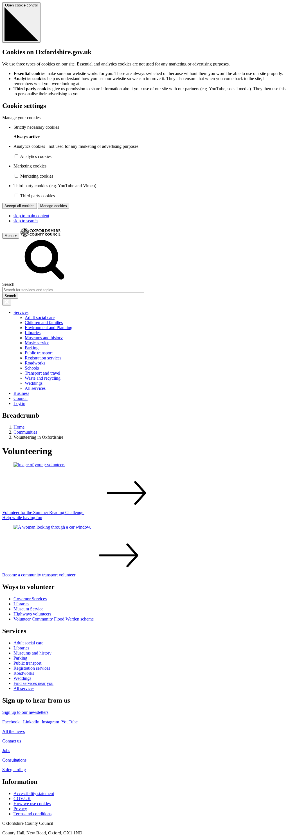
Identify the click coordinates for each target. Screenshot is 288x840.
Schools (32, 368)
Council (21, 398)
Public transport (39, 352)
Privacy (20, 808)
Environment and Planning (48, 327)
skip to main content (31, 215)
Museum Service (28, 608)
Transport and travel (42, 373)
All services (35, 388)
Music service (37, 342)
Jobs (6, 750)
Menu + (10, 236)
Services (21, 312)
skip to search (26, 220)
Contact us (11, 741)
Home (19, 427)
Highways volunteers (32, 614)
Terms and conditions (32, 813)
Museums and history (44, 337)
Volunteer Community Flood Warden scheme (54, 619)
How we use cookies (32, 803)
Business (21, 393)
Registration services (43, 358)
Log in (19, 403)
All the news (13, 731)
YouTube (69, 721)
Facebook (11, 721)
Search (8, 284)
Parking (32, 347)
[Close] (6, 302)
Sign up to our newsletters (25, 712)
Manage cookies (53, 206)
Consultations (14, 760)
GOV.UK (22, 798)
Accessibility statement (34, 793)
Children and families (44, 322)
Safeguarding (14, 769)
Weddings (33, 383)
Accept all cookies (19, 206)
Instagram (50, 721)
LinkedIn (31, 721)
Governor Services (30, 598)
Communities (25, 432)
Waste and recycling (42, 378)
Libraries (32, 332)
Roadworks (35, 363)
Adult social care (40, 317)
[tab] (144, 602)
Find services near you (33, 683)
